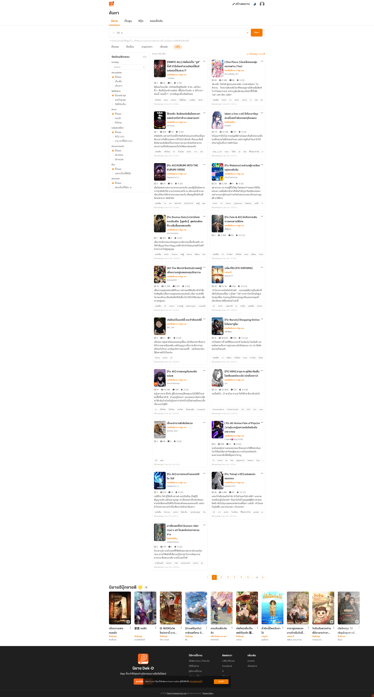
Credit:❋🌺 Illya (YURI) (234, 439)
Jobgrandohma (173, 542)
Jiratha (238, 639)
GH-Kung (170, 125)
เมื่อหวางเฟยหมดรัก (116, 630)
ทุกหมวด (117, 67)
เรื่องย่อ (164, 47)
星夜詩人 (228, 229)
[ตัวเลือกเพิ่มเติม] (204, 61)
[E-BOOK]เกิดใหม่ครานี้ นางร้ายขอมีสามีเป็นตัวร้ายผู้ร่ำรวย (169, 630)
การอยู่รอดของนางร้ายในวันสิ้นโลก (295, 630)
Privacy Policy (208, 693)
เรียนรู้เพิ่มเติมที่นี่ (196, 681)
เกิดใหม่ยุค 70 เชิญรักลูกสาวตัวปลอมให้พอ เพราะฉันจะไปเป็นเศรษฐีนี (347, 630)
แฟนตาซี (228, 272)
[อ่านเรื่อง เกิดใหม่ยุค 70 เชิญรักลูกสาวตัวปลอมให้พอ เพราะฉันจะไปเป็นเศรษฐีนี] (349, 608)
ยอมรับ (221, 681)
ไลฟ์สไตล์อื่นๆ (230, 122)
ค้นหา (256, 32)
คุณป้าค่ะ (265, 639)
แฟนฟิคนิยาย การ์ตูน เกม (176, 75)
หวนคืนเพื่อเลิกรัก (219, 630)
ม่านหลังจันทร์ (139, 639)
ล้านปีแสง (112, 639)
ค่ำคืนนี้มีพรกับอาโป (271, 630)
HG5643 (228, 125)
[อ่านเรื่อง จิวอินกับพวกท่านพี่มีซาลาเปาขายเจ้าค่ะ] (323, 608)
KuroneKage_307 (231, 74)
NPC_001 (170, 327)
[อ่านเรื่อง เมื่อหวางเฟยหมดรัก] (120, 608)
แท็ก (177, 47)
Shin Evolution (172, 233)
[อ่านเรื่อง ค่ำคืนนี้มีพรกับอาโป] (272, 608)
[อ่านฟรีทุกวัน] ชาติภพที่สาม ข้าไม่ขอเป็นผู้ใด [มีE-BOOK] (194, 630)
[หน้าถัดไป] (262, 577)
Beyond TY (229, 275)
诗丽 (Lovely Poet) (294, 639)
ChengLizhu (317, 639)
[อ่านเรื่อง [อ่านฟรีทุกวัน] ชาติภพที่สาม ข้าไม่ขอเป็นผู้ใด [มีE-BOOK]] (196, 608)
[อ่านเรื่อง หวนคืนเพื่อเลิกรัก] (222, 608)
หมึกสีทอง (228, 331)
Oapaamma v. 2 (173, 486)
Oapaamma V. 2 (173, 177)
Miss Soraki (164, 639)
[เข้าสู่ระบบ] (262, 4)
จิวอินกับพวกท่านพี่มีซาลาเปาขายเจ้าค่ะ (321, 630)
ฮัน (186, 639)
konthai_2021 (172, 431)
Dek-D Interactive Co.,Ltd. (177, 693)
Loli (226, 383)
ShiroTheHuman (231, 177)
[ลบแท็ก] (121, 32)
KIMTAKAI (215, 639)
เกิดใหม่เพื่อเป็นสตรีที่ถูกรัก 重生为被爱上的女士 (245, 630)
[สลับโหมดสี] (254, 4)
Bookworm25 (230, 486)
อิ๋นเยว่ (340, 639)
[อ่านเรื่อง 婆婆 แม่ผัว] (145, 608)
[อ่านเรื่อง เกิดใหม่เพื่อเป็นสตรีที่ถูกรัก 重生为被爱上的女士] (247, 608)
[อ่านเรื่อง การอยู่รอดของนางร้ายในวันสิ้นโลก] (298, 608)
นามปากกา (147, 47)
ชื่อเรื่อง (130, 47)
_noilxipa (170, 78)
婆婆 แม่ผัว (140, 628)
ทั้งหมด (115, 47)
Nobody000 (172, 280)
